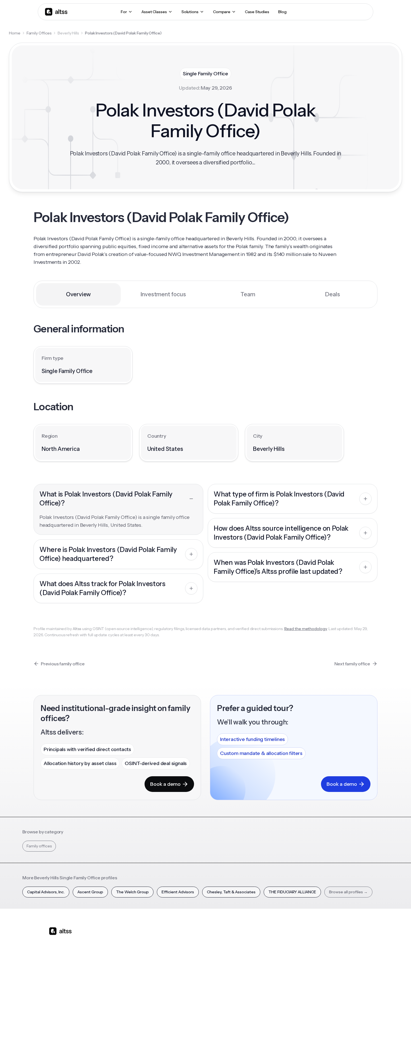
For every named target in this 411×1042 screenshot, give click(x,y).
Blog (233, 939)
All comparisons (195, 939)
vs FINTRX (190, 968)
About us (331, 939)
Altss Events (241, 968)
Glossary (284, 978)
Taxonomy (286, 988)
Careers (330, 978)
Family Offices (39, 33)
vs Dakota (190, 978)
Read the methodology (305, 628)
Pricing (140, 978)
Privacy (271, 1027)
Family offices (39, 845)
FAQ (232, 988)
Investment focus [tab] (163, 294)
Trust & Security (244, 1027)
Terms (289, 1027)
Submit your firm (338, 988)
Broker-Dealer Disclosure (341, 1027)
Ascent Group (90, 891)
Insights (235, 949)
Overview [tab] (78, 294)
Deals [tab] (332, 294)
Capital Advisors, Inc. (46, 891)
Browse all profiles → (348, 891)
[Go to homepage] (56, 11)
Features (142, 949)
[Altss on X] (55, 975)
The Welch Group (132, 891)
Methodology (335, 958)
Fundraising (144, 968)
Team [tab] (247, 294)
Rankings (284, 939)
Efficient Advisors (178, 891)
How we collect (337, 949)
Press (328, 968)
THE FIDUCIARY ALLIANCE (292, 891)
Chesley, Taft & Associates (231, 891)
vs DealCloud (193, 998)
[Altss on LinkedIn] (69, 975)
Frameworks (287, 998)
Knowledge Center (246, 978)
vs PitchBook (193, 958)
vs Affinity (190, 988)
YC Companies (289, 968)
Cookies (307, 1027)
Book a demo (165, 784)
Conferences (241, 958)
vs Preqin (189, 949)
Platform (142, 939)
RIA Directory (288, 958)
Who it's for (144, 958)
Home (14, 33)
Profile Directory (291, 949)
